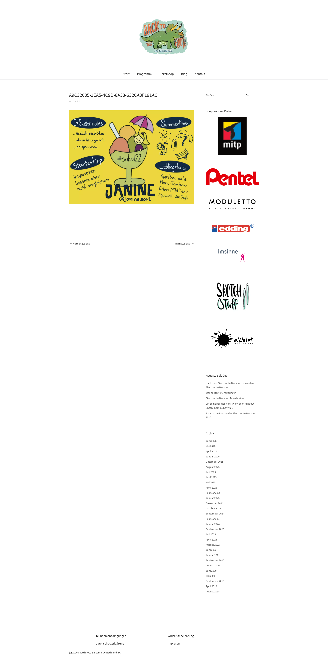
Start (126, 74)
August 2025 (213, 467)
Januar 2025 (213, 498)
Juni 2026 (211, 441)
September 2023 (215, 529)
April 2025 (211, 487)
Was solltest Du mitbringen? (221, 393)
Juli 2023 (211, 534)
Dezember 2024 (214, 503)
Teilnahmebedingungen (111, 636)
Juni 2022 (211, 550)
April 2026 (211, 451)
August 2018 (213, 591)
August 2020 (213, 565)
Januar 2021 (213, 555)
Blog (184, 74)
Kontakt (200, 74)
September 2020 (215, 560)
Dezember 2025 (214, 461)
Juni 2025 (211, 477)
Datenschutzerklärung (110, 643)
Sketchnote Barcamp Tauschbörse (225, 398)
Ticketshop (166, 74)
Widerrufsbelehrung (181, 636)
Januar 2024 (213, 524)
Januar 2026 (213, 456)
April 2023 (211, 539)
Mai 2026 (210, 446)
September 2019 (215, 581)
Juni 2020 (211, 570)
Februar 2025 (213, 493)
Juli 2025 (211, 472)
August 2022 (213, 544)
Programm (144, 74)
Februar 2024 (213, 519)
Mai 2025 (210, 482)
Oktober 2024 (213, 508)
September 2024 (215, 513)
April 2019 (211, 586)
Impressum (175, 643)
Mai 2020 (210, 576)
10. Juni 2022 (75, 101)
